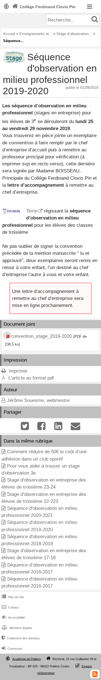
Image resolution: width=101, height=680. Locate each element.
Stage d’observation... (74, 34)
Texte (31, 211)
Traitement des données (21, 638)
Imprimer (18, 371)
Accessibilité (13, 617)
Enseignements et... (35, 34)
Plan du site (13, 597)
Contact (10, 607)
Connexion (12, 648)
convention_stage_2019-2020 (41, 336)
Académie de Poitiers (26, 658)
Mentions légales (17, 628)
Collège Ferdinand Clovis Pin (43, 6)
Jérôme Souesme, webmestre (38, 400)
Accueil (9, 34)
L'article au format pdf (31, 378)
